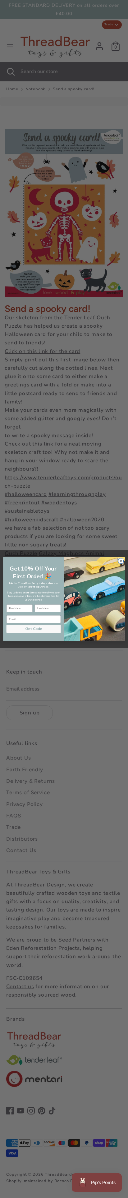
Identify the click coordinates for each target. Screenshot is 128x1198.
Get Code (33, 628)
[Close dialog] (121, 561)
